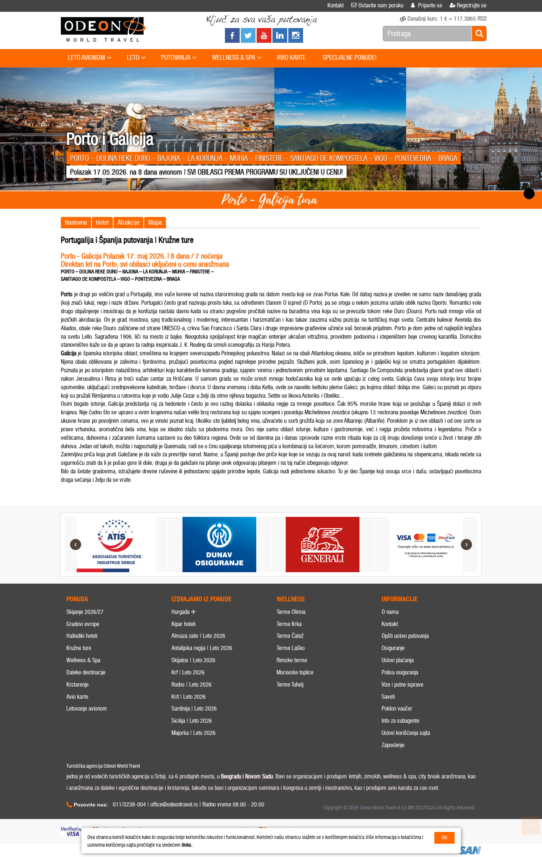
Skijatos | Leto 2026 (193, 660)
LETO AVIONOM (86, 57)
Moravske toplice (295, 672)
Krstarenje (77, 684)
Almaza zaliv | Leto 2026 (198, 635)
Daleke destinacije (85, 672)
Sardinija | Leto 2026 (194, 708)
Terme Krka (289, 624)
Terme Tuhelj (290, 684)
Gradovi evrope (82, 624)
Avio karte (77, 696)
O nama (390, 611)
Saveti (388, 696)
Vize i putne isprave (402, 684)
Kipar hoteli (183, 624)
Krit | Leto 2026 (188, 696)
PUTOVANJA (175, 57)
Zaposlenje (393, 745)
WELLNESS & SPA (233, 57)
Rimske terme (292, 660)
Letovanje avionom (86, 708)
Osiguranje (393, 648)
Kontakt (390, 624)
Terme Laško (291, 648)
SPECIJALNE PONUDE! (350, 57)
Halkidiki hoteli (81, 635)
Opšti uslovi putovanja (405, 635)
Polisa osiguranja (400, 672)
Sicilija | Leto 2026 (191, 720)
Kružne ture (78, 648)
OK (444, 837)
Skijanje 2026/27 (85, 611)
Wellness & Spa (83, 660)
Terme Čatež (290, 635)
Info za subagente (400, 720)
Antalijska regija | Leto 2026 (201, 648)
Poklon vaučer (397, 708)
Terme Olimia (291, 611)
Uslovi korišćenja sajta (406, 732)
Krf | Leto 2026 (188, 672)
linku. (187, 845)
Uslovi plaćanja (398, 660)
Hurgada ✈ (183, 611)
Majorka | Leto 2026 (193, 732)
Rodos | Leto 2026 (191, 684)
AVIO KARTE (291, 57)
